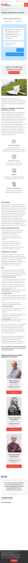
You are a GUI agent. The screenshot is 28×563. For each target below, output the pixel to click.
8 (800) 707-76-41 (14, 386)
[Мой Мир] (6, 477)
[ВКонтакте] (2, 477)
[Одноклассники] (4, 477)
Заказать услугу (14, 72)
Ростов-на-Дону (8, 1)
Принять (14, 560)
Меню (26, 5)
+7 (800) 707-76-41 (15, 486)
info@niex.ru (21, 1)
